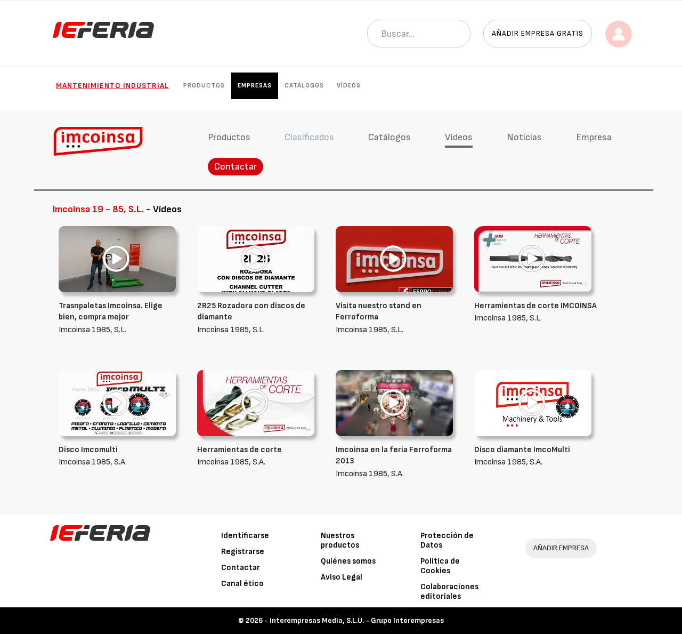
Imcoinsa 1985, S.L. (111, 318)
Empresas (255, 86)
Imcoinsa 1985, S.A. (394, 462)
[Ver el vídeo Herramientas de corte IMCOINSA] (532, 259)
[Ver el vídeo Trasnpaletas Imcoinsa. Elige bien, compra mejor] (117, 259)
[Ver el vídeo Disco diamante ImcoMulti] (532, 403)
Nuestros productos (340, 540)
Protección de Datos (447, 540)
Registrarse (242, 552)
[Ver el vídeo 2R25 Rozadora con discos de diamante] (255, 259)
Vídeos (349, 86)
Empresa (594, 137)
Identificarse (245, 536)
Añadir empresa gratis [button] (537, 33)
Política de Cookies (440, 566)
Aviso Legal (341, 577)
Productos (204, 86)
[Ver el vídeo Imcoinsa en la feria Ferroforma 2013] (394, 403)
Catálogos (304, 86)
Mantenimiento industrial (112, 85)
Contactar (235, 166)
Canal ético (242, 584)
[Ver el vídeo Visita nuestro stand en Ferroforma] (394, 259)
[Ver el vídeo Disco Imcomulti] (117, 403)
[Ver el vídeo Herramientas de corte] (255, 403)
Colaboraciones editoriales (449, 591)
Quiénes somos (348, 561)
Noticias (524, 137)
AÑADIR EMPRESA (561, 547)
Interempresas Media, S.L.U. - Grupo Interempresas (357, 620)
